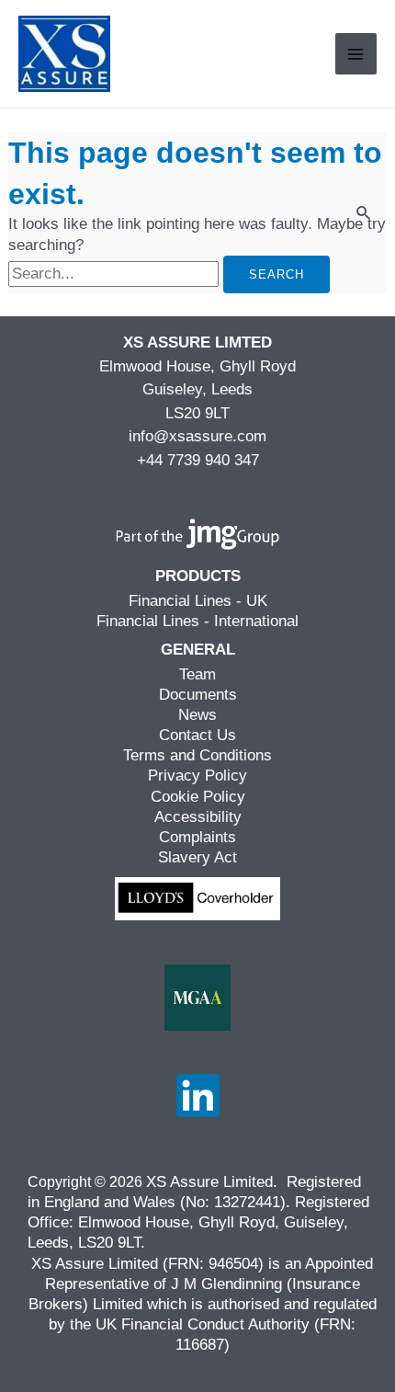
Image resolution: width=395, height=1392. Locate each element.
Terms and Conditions (197, 755)
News (197, 715)
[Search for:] (115, 273)
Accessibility (198, 817)
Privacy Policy (197, 775)
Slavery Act (197, 857)
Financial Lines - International (197, 621)
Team (197, 674)
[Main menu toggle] (356, 54)
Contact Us (197, 735)
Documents (198, 694)
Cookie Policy (198, 796)
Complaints (197, 837)
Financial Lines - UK (198, 601)
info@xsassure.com (197, 436)
